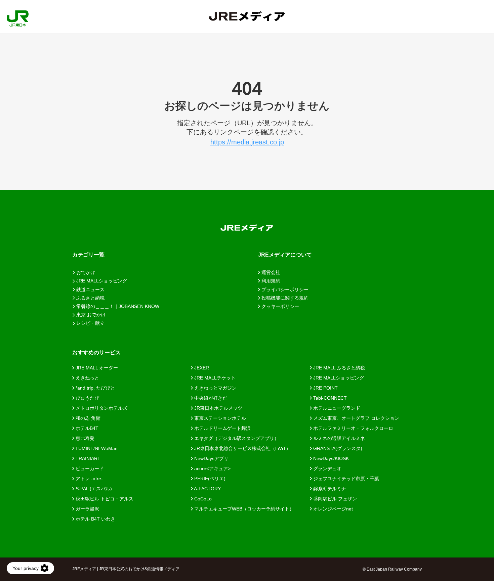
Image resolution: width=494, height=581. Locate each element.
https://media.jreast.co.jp (247, 142)
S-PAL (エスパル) (93, 488)
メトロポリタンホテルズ (100, 408)
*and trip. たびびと (94, 388)
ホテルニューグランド (336, 408)
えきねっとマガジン (215, 388)
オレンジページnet (332, 508)
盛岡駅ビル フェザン (334, 498)
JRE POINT (325, 388)
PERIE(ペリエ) (209, 478)
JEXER (201, 367)
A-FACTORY (207, 488)
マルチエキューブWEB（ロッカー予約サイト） (243, 508)
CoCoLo (202, 498)
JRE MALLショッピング (338, 377)
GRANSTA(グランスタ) (337, 448)
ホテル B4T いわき (94, 519)
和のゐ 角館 (87, 418)
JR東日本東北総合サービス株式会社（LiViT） (242, 448)
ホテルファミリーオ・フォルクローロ (352, 428)
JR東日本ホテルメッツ (217, 408)
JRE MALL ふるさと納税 (338, 367)
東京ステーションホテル (219, 418)
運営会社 (270, 272)
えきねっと (86, 377)
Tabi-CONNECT (329, 398)
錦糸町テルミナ (329, 488)
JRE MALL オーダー (96, 367)
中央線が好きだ (210, 398)
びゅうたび (86, 398)
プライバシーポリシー (284, 289)
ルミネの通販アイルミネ (338, 438)
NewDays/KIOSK (330, 458)
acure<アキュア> (212, 468)
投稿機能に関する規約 (284, 298)
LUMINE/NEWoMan (96, 448)
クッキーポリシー (279, 306)
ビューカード (89, 468)
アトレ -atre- (88, 478)
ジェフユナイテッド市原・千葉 (345, 478)
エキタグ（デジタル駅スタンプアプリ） (236, 438)
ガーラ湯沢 (86, 508)
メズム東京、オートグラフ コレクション (355, 418)
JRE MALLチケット (214, 377)
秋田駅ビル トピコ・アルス (103, 498)
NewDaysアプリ (211, 458)
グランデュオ (326, 468)
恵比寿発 (84, 438)
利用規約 (270, 280)
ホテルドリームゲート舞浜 (222, 428)
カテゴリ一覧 (88, 255)
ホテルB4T (86, 428)
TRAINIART (87, 458)
